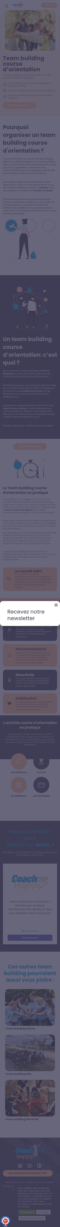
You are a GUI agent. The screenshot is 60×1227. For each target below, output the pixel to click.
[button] (56, 605)
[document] (30, 613)
